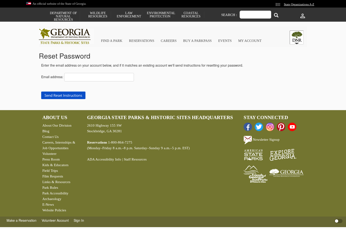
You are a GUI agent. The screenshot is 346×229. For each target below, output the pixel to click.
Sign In (79, 220)
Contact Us (50, 137)
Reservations (141, 41)
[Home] (66, 36)
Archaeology (51, 199)
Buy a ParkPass (197, 41)
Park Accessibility (55, 193)
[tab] (297, 37)
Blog (45, 131)
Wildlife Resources (97, 15)
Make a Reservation (21, 220)
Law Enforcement (129, 15)
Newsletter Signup (266, 139)
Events (225, 41)
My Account (250, 41)
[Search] (276, 15)
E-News (48, 204)
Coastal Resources (191, 15)
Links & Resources (56, 182)
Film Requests (52, 176)
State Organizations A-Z (299, 4)
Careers (169, 41)
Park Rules (50, 187)
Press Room (51, 159)
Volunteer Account (55, 220)
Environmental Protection (160, 15)
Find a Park (111, 41)
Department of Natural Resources (63, 16)
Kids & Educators (55, 165)
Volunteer (49, 154)
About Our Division (57, 125)
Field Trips (50, 171)
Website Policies (54, 210)
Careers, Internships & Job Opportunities (58, 145)
